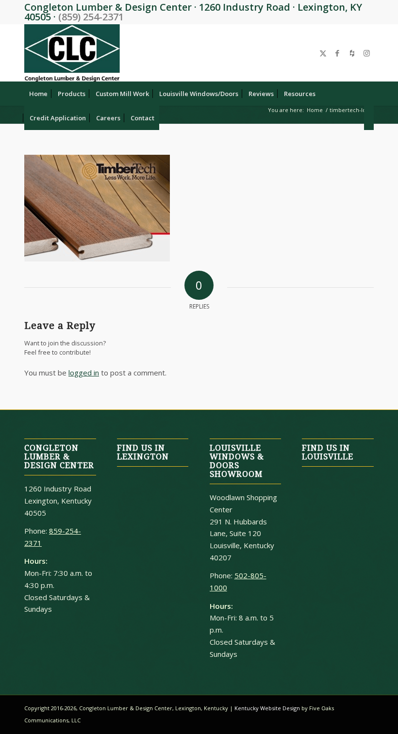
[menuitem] (38, 94)
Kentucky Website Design (267, 708)
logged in (83, 372)
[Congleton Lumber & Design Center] (72, 53)
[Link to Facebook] (337, 53)
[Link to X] (322, 53)
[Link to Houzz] (352, 53)
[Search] (369, 118)
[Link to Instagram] (366, 53)
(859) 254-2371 (91, 16)
